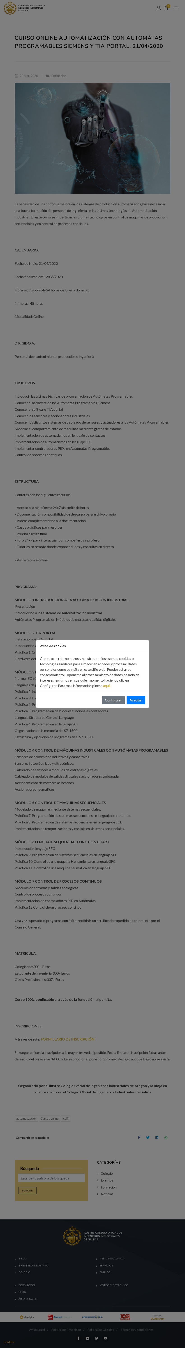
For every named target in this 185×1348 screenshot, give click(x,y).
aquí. (106, 685)
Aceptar (136, 700)
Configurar (113, 700)
